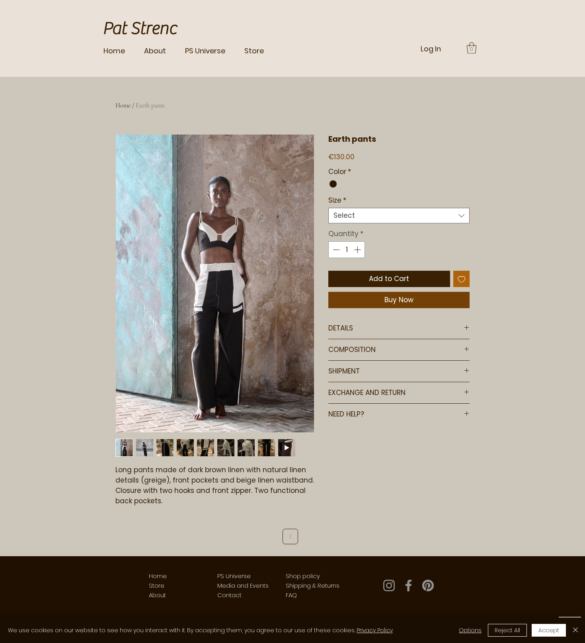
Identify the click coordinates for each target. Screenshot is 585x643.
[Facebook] (408, 585)
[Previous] (290, 536)
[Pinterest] (428, 585)
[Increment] (358, 250)
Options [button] (470, 630)
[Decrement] (335, 250)
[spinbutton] (346, 250)
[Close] (575, 630)
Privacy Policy (375, 630)
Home (123, 105)
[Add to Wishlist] (461, 279)
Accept (548, 630)
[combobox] (399, 215)
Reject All (507, 630)
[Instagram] (389, 585)
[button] (471, 48)
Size (337, 200)
